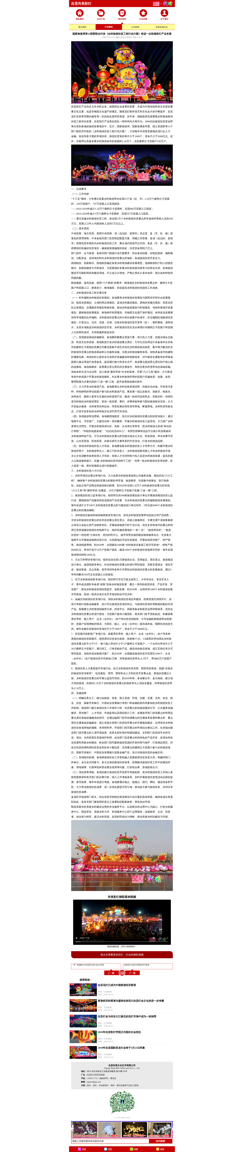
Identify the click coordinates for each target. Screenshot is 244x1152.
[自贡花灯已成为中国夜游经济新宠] (132, 976)
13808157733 (92, 1078)
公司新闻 (135, 27)
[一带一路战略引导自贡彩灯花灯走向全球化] (111, 976)
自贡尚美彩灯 (81, 3)
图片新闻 (82, 27)
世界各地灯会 (162, 27)
